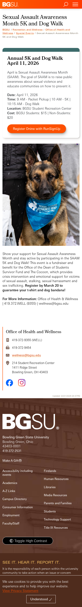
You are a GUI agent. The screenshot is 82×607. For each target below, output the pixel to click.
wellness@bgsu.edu (26, 355)
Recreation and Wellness (28, 29)
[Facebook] (9, 382)
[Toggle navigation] (75, 4)
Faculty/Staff (10, 523)
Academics (9, 483)
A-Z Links (8, 491)
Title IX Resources (56, 527)
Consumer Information (17, 507)
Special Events (25, 33)
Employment (10, 515)
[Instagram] (21, 383)
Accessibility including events (17, 473)
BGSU (6, 29)
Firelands (50, 471)
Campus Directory (14, 499)
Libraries (50, 487)
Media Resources (55, 495)
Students (50, 511)
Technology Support (57, 519)
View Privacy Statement (20, 591)
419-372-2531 (12, 451)
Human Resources (56, 479)
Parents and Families (58, 503)
